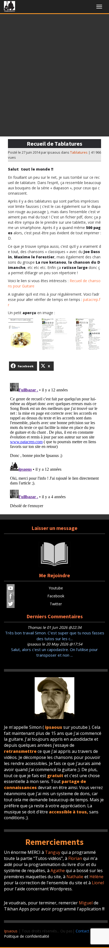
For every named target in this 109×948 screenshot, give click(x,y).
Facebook (55, 595)
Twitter (56, 603)
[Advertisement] (54, 76)
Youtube (56, 587)
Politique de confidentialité (26, 936)
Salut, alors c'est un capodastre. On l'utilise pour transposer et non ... (54, 652)
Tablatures (79, 152)
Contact (82, 930)
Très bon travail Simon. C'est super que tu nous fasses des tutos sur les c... (54, 635)
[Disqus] (54, 447)
